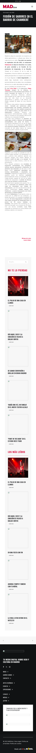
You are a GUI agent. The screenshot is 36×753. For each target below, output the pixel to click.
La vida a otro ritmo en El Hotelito (17, 619)
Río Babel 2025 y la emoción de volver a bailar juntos (15, 336)
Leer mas (11, 305)
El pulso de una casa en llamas (17, 301)
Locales (5, 694)
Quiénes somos (7, 675)
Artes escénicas (8, 683)
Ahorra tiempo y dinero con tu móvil (17, 585)
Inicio (4, 672)
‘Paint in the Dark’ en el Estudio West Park (17, 440)
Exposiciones (7, 689)
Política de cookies (15, 743)
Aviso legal (17, 741)
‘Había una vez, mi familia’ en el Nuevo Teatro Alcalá (18, 406)
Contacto (6, 678)
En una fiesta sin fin (15, 552)
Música (5, 697)
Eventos (5, 686)
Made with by (20, 749)
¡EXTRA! (5, 701)
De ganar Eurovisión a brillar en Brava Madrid (17, 371)
